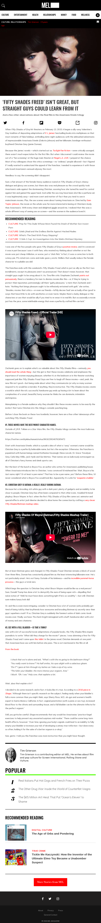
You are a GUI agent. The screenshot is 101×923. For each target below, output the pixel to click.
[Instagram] (95, 123)
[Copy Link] (77, 123)
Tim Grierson (33, 22)
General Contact (50, 915)
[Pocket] (59, 123)
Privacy (51, 910)
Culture (5, 14)
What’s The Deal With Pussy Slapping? (33, 235)
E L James (50, 133)
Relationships (49, 14)
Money (64, 14)
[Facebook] (23, 123)
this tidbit (39, 639)
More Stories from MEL (50, 882)
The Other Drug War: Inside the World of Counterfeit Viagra (54, 789)
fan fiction (61, 150)
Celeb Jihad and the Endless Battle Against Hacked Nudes (42, 231)
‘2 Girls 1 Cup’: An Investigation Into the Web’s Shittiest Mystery (45, 239)
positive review (70, 246)
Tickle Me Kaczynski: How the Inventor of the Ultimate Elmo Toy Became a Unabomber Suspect (62, 858)
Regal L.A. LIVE (61, 158)
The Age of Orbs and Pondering (53, 833)
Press (60, 910)
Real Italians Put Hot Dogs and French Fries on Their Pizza (54, 780)
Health (35, 14)
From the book (12, 649)
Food (74, 14)
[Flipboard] (41, 123)
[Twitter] (5, 123)
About (40, 910)
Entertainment (20, 14)
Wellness (85, 14)
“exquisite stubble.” (85, 478)
